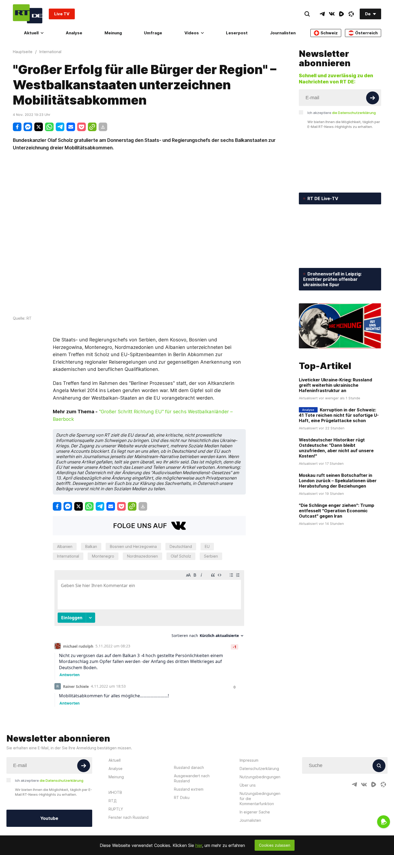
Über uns (248, 785)
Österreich (366, 32)
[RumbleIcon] (341, 14)
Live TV (61, 13)
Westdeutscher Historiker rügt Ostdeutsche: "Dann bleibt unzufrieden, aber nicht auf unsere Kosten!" (336, 448)
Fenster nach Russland (128, 817)
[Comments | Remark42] (149, 637)
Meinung (113, 32)
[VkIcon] (332, 14)
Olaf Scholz (181, 556)
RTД (113, 800)
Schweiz (329, 32)
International (68, 556)
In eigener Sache (255, 812)
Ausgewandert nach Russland (192, 778)
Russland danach (189, 767)
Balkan (91, 546)
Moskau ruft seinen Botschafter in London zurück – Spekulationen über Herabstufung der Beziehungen (338, 481)
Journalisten (283, 32)
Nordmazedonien (142, 556)
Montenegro (103, 556)
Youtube (49, 818)
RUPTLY (116, 809)
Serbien (211, 556)
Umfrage (153, 32)
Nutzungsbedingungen (260, 777)
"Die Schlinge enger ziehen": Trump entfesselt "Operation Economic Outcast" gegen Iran (336, 511)
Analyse (74, 32)
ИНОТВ (115, 792)
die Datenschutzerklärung (354, 112)
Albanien (64, 546)
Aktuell (31, 32)
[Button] (372, 97)
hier (198, 845)
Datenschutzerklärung (259, 768)
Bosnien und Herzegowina (133, 546)
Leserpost (237, 32)
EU (207, 546)
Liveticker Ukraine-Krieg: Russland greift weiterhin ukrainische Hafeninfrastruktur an (335, 385)
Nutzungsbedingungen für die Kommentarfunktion (260, 798)
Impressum (249, 760)
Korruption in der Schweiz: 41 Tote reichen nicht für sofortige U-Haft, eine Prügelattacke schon (339, 415)
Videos (191, 32)
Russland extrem (188, 789)
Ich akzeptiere (341, 112)
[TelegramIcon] (322, 14)
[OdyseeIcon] (351, 14)
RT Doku (181, 797)
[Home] (27, 13)
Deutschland (181, 546)
